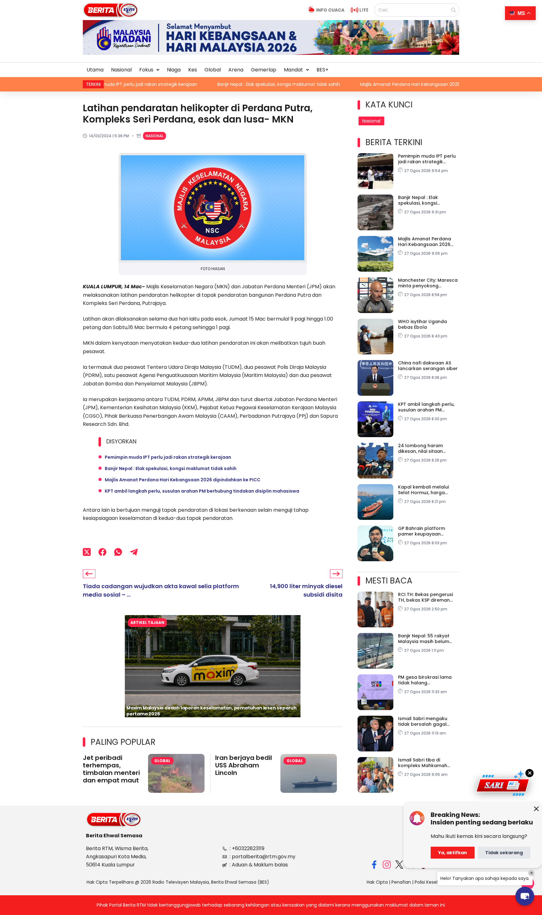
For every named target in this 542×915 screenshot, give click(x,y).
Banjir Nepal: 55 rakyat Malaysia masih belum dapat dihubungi (423, 638)
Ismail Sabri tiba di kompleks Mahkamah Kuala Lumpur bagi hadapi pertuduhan (428, 762)
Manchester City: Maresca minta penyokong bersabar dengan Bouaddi (428, 283)
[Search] (453, 10)
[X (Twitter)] (87, 552)
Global (213, 69)
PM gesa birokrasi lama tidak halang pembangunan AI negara (427, 680)
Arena (235, 69)
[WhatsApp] (118, 552)
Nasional (121, 69)
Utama (95, 69)
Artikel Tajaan (147, 622)
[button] (149, 70)
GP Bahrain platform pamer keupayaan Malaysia (421, 531)
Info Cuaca (330, 10)
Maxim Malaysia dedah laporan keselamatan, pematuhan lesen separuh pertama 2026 (211, 711)
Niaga (174, 69)
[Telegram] (134, 552)
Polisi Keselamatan (435, 882)
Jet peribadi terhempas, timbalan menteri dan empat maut (111, 769)
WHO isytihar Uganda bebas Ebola (422, 324)
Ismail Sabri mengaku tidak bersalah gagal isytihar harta (422, 721)
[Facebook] (102, 552)
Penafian (401, 882)
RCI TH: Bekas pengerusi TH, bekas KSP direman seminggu (425, 597)
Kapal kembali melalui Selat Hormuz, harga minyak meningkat (423, 489)
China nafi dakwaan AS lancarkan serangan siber (428, 365)
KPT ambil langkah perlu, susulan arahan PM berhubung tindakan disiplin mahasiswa (202, 491)
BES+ (322, 69)
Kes (192, 69)
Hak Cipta (377, 882)
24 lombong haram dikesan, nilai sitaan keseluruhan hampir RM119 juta (428, 448)
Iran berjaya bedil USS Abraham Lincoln (243, 765)
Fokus (146, 69)
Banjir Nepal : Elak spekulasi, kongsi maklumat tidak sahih (224, 84)
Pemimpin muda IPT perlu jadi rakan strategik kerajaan (168, 457)
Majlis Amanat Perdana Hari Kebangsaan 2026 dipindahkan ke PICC (378, 84)
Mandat (293, 69)
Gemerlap (263, 69)
